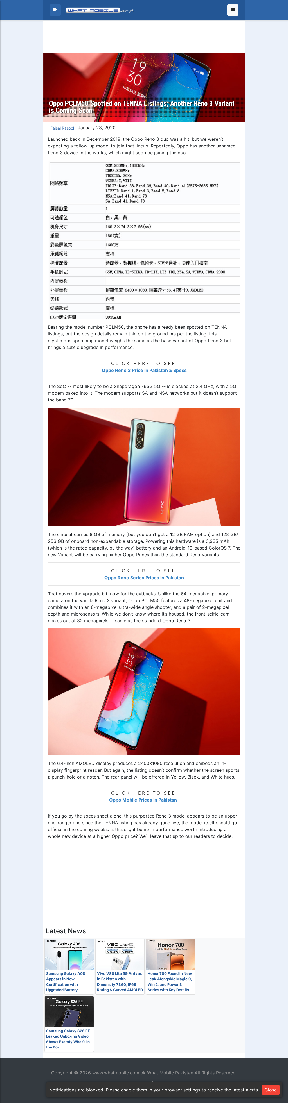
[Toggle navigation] (232, 10)
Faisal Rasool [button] (62, 128)
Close (271, 1090)
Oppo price (124, 836)
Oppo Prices (136, 554)
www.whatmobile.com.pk (119, 1072)
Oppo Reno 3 (145, 139)
